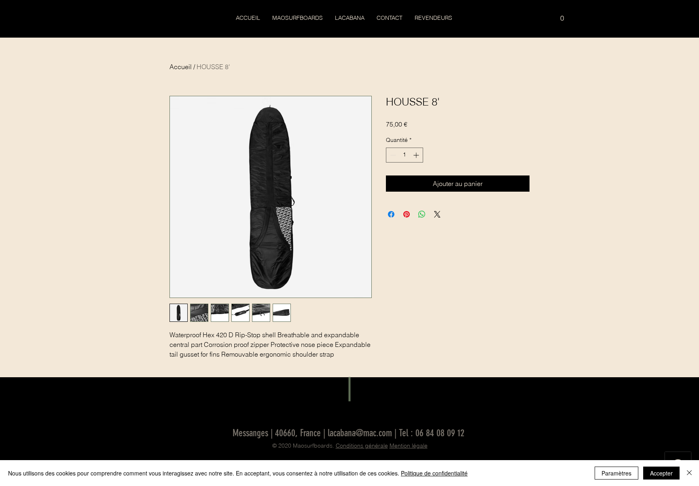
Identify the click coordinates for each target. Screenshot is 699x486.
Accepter (661, 473)
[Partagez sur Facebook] (391, 214)
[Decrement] (392, 155)
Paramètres (616, 473)
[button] (562, 15)
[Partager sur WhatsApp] (422, 214)
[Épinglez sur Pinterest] (406, 214)
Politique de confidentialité (434, 473)
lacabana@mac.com (360, 433)
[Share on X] (437, 214)
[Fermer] (689, 473)
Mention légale (409, 445)
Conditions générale (362, 445)
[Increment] (417, 155)
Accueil (180, 67)
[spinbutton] (404, 155)
